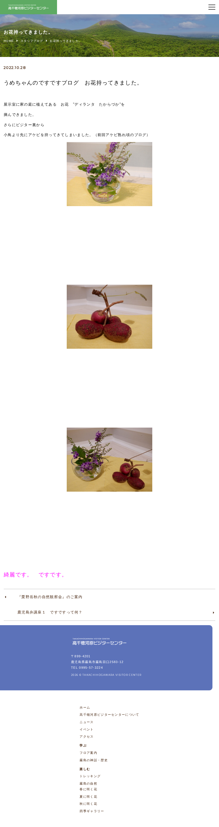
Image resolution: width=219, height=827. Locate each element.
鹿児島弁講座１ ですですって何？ (50, 612)
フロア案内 (88, 752)
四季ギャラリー (92, 811)
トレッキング (90, 776)
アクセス (87, 736)
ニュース (87, 722)
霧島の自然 (88, 783)
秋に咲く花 (88, 803)
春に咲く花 (88, 789)
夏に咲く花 (88, 796)
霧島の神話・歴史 (94, 760)
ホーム (85, 707)
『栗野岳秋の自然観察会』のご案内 (50, 597)
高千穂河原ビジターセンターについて (109, 714)
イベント (87, 729)
